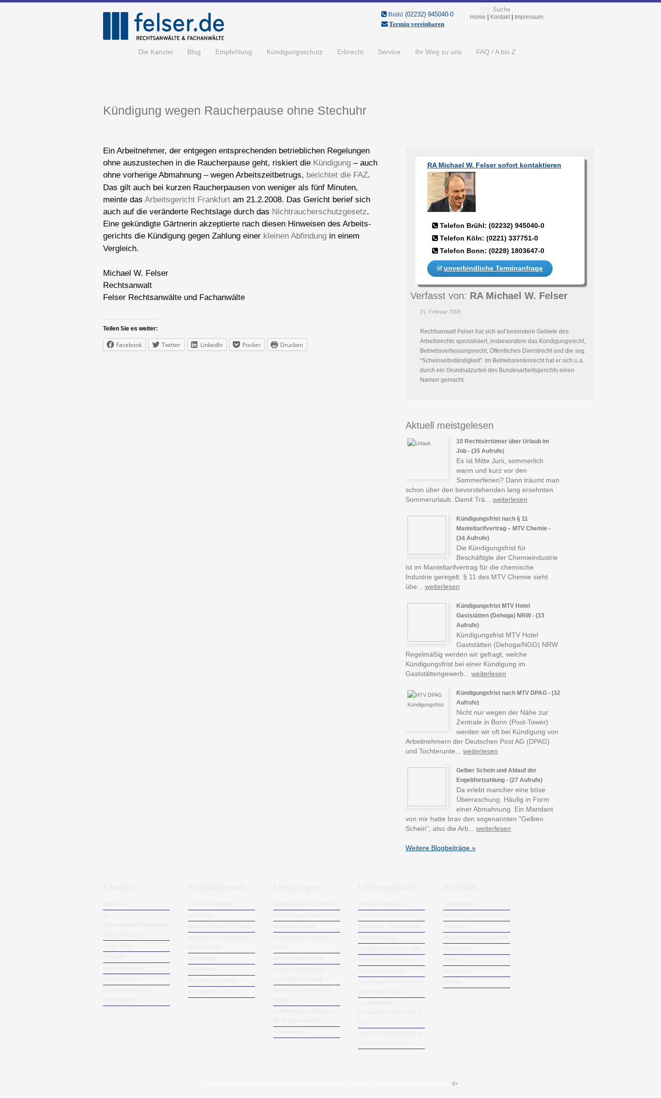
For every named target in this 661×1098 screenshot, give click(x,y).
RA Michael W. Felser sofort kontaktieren (494, 165)
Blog (194, 52)
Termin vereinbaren (416, 24)
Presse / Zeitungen (210, 904)
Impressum (456, 971)
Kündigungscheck (294, 926)
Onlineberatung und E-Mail (389, 948)
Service (389, 52)
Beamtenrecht (289, 1032)
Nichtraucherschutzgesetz (319, 211)
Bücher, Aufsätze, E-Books (219, 926)
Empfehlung (233, 52)
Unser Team (117, 945)
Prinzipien (114, 957)
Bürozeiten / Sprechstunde (389, 926)
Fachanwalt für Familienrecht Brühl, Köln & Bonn (389, 1012)
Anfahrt (451, 960)
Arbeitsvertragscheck (298, 958)
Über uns (114, 904)
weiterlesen (510, 499)
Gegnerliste (201, 969)
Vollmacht (454, 926)
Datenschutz (458, 948)
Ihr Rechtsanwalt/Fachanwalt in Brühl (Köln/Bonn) (136, 924)
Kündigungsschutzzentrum (304, 904)
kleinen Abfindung (295, 236)
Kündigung (333, 162)
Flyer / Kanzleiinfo (124, 968)
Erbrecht (350, 52)
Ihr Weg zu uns (438, 52)
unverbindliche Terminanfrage (493, 268)
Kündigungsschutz (295, 52)
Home (117, 51)
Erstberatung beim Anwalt (473, 915)
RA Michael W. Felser (519, 295)
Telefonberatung (377, 937)
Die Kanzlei (155, 52)
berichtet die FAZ (337, 175)
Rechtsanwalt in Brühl (383, 915)
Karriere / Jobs (120, 979)
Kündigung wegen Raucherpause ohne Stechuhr (234, 110)
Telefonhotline (459, 904)
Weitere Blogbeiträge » (441, 848)
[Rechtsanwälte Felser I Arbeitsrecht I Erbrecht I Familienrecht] (163, 38)
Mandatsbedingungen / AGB (476, 937)
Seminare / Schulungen (385, 960)
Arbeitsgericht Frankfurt (187, 199)
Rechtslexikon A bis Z (213, 991)
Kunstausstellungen (381, 971)
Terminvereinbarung (381, 904)
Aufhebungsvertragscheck (304, 915)
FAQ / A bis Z (496, 52)
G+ (455, 1084)
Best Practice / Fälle (211, 980)
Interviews (200, 915)
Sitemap (452, 982)
